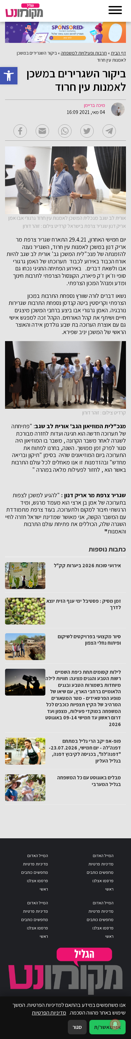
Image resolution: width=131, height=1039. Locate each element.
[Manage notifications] (115, 1024)
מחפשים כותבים (100, 872)
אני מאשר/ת (107, 1027)
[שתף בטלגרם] (109, 131)
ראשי (109, 889)
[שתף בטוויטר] (87, 131)
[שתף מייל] (42, 131)
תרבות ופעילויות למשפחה (84, 53)
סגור (77, 1027)
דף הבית (118, 53)
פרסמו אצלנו (103, 881)
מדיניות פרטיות (101, 864)
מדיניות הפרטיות (49, 1012)
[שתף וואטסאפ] (65, 131)
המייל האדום (103, 855)
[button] (8, 75)
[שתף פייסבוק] (20, 131)
